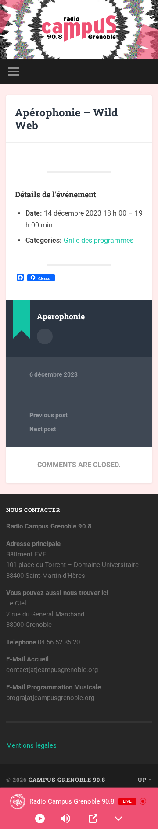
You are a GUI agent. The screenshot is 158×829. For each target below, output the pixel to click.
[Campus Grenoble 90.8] (79, 29)
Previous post (48, 415)
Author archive (45, 336)
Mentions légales (31, 745)
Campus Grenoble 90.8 (67, 779)
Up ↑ (145, 779)
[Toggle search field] (145, 71)
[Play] (40, 818)
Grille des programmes (98, 240)
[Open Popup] (93, 818)
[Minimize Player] (118, 818)
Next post (42, 429)
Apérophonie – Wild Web (66, 118)
